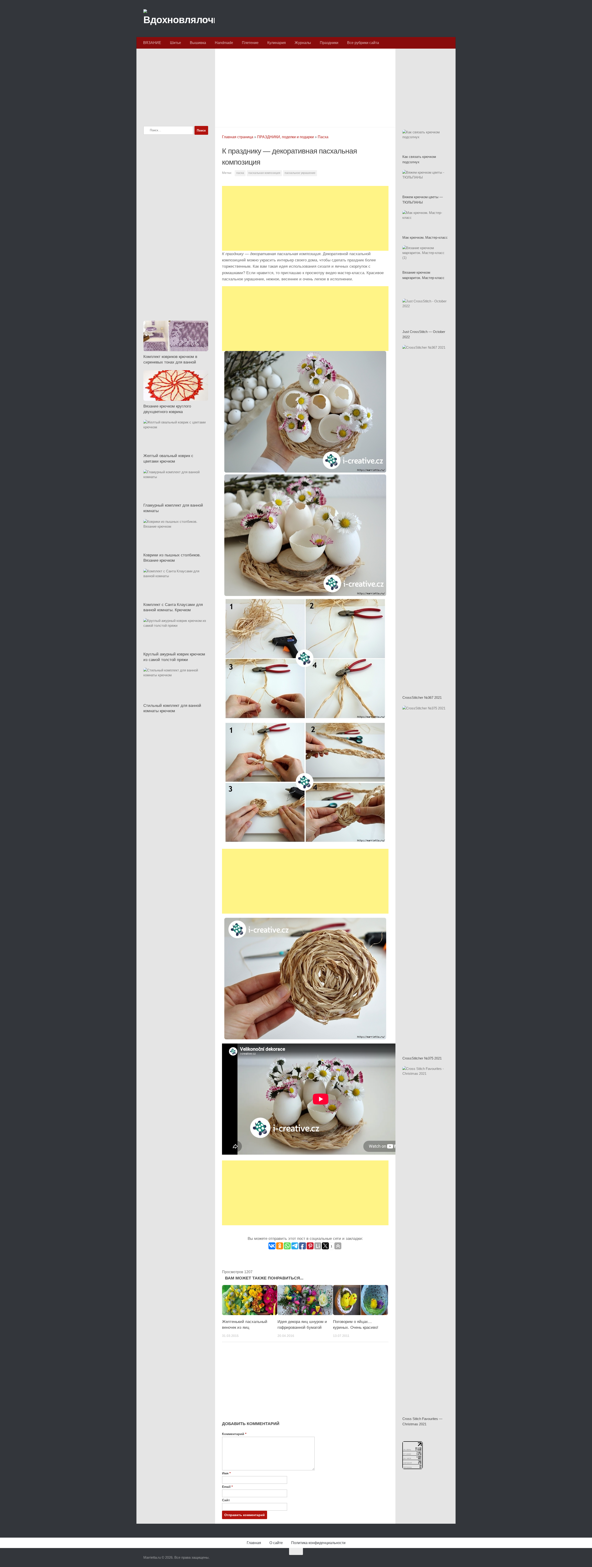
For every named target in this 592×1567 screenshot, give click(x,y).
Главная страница (237, 137)
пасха (240, 173)
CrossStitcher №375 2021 (422, 1058)
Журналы (303, 43)
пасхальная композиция (264, 173)
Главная (254, 1543)
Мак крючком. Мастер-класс (425, 237)
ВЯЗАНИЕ (152, 43)
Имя (226, 1473)
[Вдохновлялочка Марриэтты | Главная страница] (179, 18)
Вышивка (198, 43)
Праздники (329, 43)
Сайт (226, 1500)
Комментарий (234, 1434)
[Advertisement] (305, 86)
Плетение (250, 43)
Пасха (323, 137)
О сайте (276, 1543)
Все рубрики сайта (363, 43)
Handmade (224, 43)
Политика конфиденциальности (318, 1543)
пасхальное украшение (300, 173)
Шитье (175, 43)
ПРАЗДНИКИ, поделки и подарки (285, 137)
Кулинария (276, 43)
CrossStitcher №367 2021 (422, 697)
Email (227, 1487)
